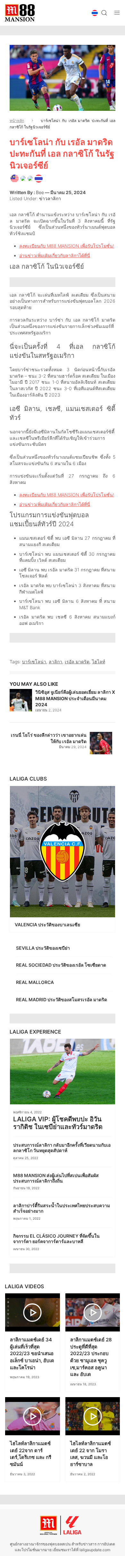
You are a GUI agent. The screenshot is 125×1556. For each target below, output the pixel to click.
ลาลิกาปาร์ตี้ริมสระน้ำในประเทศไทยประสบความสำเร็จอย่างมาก (61, 1208)
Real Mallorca (35, 982)
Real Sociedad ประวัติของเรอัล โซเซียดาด (61, 965)
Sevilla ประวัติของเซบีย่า (43, 948)
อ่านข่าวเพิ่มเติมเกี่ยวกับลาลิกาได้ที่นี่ (54, 255)
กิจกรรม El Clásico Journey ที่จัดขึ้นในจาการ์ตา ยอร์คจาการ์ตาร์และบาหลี (56, 1238)
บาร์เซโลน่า (34, 661)
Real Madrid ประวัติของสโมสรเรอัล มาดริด (62, 999)
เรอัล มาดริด (77, 661)
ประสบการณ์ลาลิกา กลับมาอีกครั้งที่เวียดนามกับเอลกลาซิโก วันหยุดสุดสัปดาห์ (62, 1147)
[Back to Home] (20, 13)
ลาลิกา (55, 661)
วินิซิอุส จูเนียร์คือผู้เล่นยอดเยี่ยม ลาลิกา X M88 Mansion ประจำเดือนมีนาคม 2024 (75, 698)
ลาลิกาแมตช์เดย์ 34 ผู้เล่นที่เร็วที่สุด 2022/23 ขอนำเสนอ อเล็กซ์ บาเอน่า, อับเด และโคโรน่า (32, 1353)
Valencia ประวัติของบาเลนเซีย (48, 924)
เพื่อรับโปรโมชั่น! (96, 246)
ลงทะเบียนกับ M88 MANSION (49, 246)
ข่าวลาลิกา (50, 198)
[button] (94, 13)
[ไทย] (39, 178)
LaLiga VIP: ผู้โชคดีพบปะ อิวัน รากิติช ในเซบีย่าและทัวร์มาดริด (58, 1123)
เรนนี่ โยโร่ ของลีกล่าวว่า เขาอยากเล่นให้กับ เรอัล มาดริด (49, 738)
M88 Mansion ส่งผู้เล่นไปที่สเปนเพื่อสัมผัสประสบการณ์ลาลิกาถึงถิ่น (56, 1178)
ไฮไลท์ (98, 661)
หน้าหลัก (17, 120)
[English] (15, 178)
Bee (40, 192)
